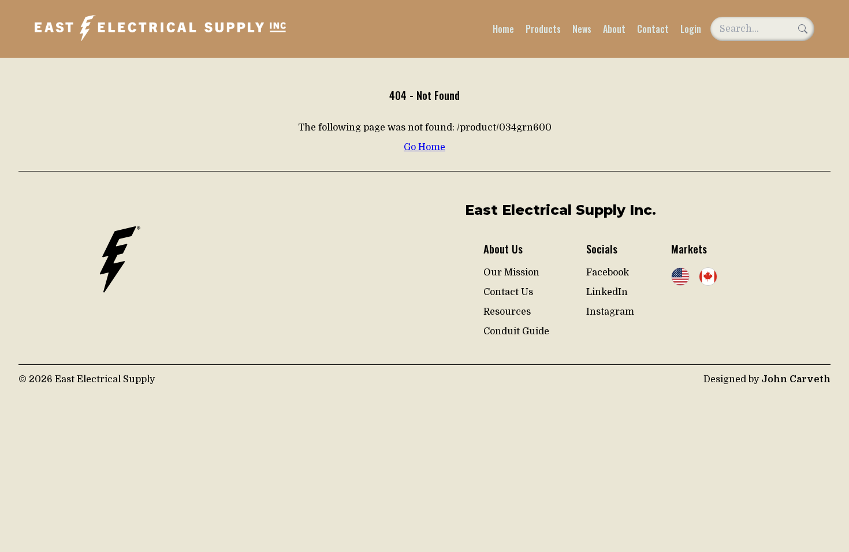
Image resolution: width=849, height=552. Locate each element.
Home (503, 29)
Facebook (607, 272)
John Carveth (796, 379)
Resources (507, 312)
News (581, 29)
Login (690, 29)
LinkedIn (607, 292)
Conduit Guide (516, 331)
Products (543, 29)
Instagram (610, 312)
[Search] (803, 29)
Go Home (424, 147)
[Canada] (708, 277)
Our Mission (511, 272)
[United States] (680, 277)
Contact (653, 29)
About (614, 29)
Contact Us (508, 292)
